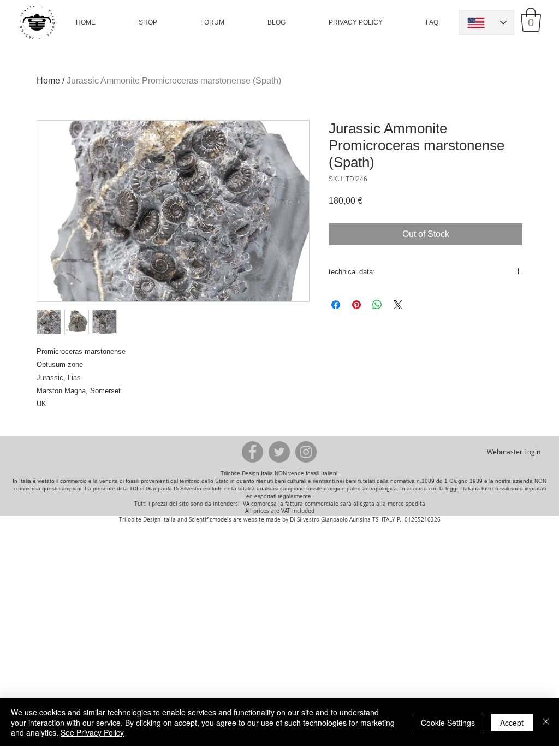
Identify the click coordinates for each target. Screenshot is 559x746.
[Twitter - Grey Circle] (279, 452)
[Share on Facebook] (335, 304)
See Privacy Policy (92, 732)
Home (48, 80)
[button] (148, 22)
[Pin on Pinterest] (356, 304)
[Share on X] (398, 304)
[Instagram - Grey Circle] (306, 452)
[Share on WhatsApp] (377, 304)
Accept (512, 722)
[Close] (545, 722)
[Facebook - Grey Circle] (252, 452)
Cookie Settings (448, 722)
